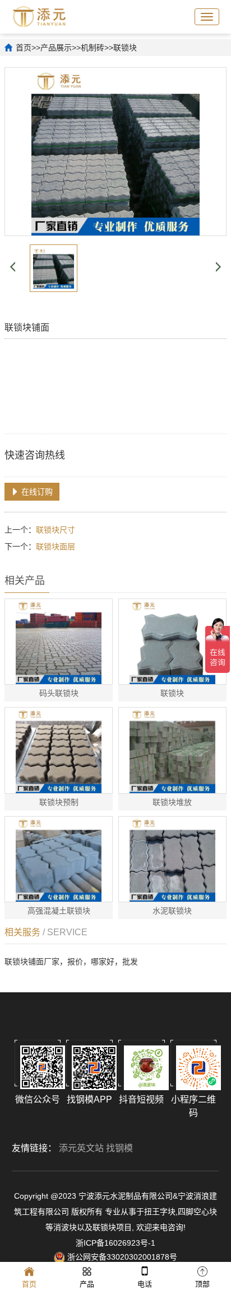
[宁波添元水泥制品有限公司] (39, 15)
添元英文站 (81, 1148)
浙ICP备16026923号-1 (115, 1242)
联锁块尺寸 (55, 529)
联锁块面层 (55, 546)
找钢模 (119, 1148)
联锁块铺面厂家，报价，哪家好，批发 (71, 961)
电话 (144, 1284)
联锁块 (125, 47)
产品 (87, 1284)
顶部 (202, 1284)
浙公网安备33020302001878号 (122, 1256)
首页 (23, 47)
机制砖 (92, 47)
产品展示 (56, 47)
